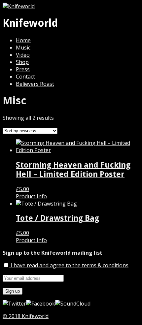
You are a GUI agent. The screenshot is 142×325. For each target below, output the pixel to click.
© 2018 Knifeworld (26, 316)
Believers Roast (35, 83)
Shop (22, 62)
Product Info (31, 196)
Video (23, 54)
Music (23, 47)
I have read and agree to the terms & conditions (68, 265)
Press (23, 69)
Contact (25, 76)
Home (23, 40)
